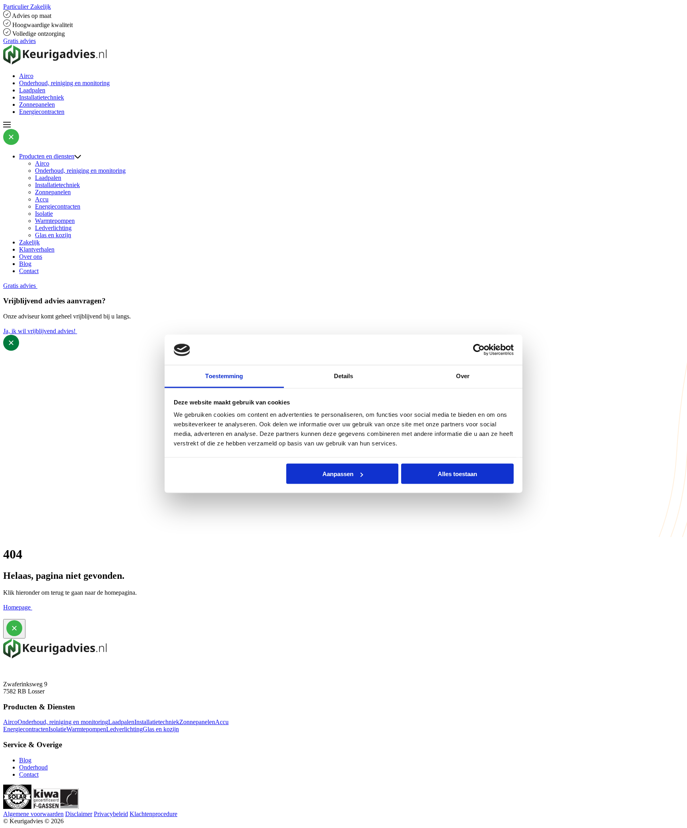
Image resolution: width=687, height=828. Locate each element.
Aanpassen (337, 474)
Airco (26, 75)
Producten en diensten (46, 156)
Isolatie (44, 213)
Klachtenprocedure (153, 813)
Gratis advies (19, 40)
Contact (29, 271)
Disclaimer (78, 813)
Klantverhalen (36, 249)
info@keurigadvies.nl (30, 677)
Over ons (30, 256)
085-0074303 (20, 669)
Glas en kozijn (53, 235)
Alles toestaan (457, 474)
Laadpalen (32, 90)
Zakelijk (29, 242)
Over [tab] (463, 376)
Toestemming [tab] (224, 376)
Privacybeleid (111, 813)
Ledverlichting (53, 228)
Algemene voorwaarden (33, 813)
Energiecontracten (41, 111)
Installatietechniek (41, 97)
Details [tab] (343, 376)
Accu (42, 199)
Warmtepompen (55, 220)
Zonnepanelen (37, 104)
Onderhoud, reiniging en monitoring (64, 83)
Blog (25, 263)
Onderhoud (33, 767)
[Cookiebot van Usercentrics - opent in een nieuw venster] (479, 350)
